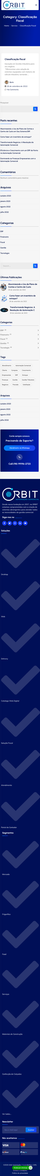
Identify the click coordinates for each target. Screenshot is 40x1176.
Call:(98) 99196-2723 (20, 463)
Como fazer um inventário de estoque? (16, 137)
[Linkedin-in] (20, 523)
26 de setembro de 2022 (17, 86)
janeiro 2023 (5, 201)
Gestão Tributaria (28, 380)
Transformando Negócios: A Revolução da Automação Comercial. (16, 143)
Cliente (4, 370)
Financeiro (4, 237)
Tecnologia (4, 253)
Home (6, 26)
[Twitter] (9, 523)
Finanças (5, 380)
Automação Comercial (23, 366)
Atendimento (6, 366)
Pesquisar (4, 103)
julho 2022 (4, 212)
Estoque (25, 375)
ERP (1, 231)
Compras (14, 370)
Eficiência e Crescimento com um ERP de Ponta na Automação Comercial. (19, 151)
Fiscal (2, 242)
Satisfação (26, 385)
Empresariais (6, 375)
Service (14, 26)
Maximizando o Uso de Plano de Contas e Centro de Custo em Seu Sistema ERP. (17, 130)
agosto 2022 (5, 207)
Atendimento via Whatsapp (19, 448)
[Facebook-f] (4, 523)
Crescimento (26, 370)
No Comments (13, 89)
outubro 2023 (5, 196)
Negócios (5, 385)
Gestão (3, 248)
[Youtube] (25, 523)
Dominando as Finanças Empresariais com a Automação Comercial (17, 159)
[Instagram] (15, 523)
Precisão (15, 385)
